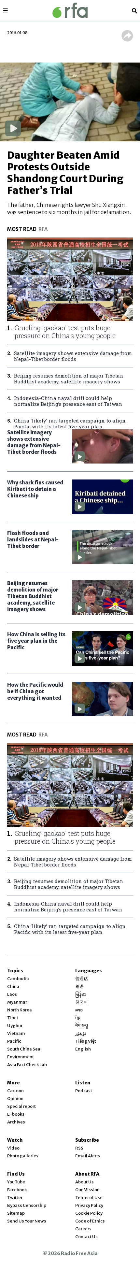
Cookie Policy (89, 1213)
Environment (20, 1057)
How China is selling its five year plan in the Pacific (36, 640)
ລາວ (79, 1010)
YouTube (16, 1182)
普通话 (81, 978)
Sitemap (16, 1213)
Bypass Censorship (26, 1205)
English (83, 1049)
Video (13, 1148)
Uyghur (14, 1025)
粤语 (79, 986)
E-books (15, 1114)
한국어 (81, 1002)
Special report (21, 1106)
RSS (79, 1148)
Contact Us (86, 1236)
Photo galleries (22, 1156)
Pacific (14, 1041)
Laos (12, 994)
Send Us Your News (26, 1221)
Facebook (17, 1190)
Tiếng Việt (85, 1041)
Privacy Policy (89, 1205)
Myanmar (17, 1002)
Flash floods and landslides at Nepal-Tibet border (33, 539)
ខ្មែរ (77, 1018)
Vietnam (16, 1033)
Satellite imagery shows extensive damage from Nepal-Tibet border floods (34, 442)
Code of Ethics (90, 1221)
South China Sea (23, 1049)
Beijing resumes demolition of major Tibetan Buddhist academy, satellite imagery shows (32, 596)
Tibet (12, 1018)
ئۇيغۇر (80, 1033)
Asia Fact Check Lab (27, 1064)
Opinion (15, 1098)
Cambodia (18, 978)
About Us (84, 1182)
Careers (83, 1229)
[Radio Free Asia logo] (70, 10)
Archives (16, 1122)
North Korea (19, 1010)
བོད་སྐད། (81, 1025)
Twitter (14, 1197)
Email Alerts (87, 1156)
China (13, 986)
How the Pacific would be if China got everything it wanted (35, 691)
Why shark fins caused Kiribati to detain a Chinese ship (35, 489)
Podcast (83, 1090)
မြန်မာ (80, 994)
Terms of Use (89, 1197)
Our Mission (87, 1190)
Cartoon (15, 1090)
